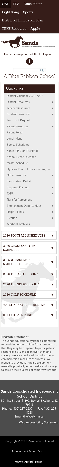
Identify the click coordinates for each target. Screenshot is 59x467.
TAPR (10, 193)
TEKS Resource (15, 28)
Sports (28, 12)
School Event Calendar (26, 157)
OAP (6, 4)
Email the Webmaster (30, 416)
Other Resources (17, 175)
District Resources (18, 102)
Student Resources (18, 114)
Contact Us (30, 54)
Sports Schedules (23, 145)
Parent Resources (18, 126)
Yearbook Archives (18, 224)
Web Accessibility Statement (39, 422)
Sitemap (17, 54)
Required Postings (18, 187)
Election (19, 218)
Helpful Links (15, 212)
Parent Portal (20, 132)
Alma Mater (32, 4)
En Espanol (46, 55)
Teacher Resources (18, 108)
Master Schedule (24, 163)
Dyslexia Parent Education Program (31, 169)
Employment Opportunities (24, 206)
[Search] (42, 69)
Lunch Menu (21, 139)
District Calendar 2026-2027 (31, 96)
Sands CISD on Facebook (28, 151)
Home (8, 54)
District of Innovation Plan (23, 20)
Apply (36, 28)
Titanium (34, 462)
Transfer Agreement (26, 200)
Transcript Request (25, 120)
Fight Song (10, 12)
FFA (16, 4)
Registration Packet (26, 181)
